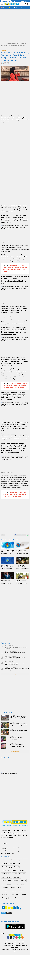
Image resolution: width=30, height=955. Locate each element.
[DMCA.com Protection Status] (7, 912)
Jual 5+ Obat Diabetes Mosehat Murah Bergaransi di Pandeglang (14, 663)
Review (20, 891)
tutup (3, 933)
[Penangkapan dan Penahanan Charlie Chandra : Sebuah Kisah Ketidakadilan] (22, 560)
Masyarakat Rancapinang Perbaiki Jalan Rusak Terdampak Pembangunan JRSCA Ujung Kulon (19, 731)
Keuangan (23, 880)
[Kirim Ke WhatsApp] (28, 535)
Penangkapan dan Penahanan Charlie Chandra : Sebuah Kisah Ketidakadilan (22, 567)
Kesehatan (15, 880)
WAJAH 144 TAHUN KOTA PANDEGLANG (16, 738)
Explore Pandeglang (7, 867)
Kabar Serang (16, 877)
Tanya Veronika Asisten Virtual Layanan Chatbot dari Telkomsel (15, 658)
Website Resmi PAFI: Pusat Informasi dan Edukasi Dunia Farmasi (22, 552)
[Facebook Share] (15, 535)
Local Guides (5, 887)
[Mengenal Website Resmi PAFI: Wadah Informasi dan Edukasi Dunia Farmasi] (7, 545)
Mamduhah (6, 62)
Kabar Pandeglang (6, 877)
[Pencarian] (28, 4)
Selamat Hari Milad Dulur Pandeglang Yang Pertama (17, 745)
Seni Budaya (5, 894)
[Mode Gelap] (25, 4)
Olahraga (20, 887)
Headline (22, 870)
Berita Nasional (11, 860)
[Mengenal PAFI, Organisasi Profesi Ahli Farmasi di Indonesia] (7, 560)
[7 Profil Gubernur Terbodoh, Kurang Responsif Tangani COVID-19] (7, 575)
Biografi (19, 860)
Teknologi (4, 898)
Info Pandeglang (6, 873)
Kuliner (22, 884)
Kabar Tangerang (6, 880)
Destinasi (4, 863)
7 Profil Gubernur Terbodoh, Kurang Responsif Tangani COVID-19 (6, 582)
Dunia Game (12, 863)
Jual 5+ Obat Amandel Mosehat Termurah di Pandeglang (16, 647)
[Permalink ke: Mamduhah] (2, 63)
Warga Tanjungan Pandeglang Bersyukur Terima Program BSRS (18, 724)
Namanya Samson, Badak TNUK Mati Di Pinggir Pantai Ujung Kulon (17, 669)
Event (19, 863)
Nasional (13, 887)
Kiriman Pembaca (6, 884)
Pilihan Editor (13, 891)
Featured (8, 43)
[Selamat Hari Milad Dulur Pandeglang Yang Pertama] (3, 746)
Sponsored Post (15, 894)
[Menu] (2, 4)
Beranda (3, 43)
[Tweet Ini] (18, 535)
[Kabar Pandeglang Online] (11, 4)
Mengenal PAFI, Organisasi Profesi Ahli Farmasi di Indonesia (7, 567)
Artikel (3, 860)
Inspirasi (15, 873)
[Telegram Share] (24, 535)
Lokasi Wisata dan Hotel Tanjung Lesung (15, 652)
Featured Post (5, 870)
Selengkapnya (14, 674)
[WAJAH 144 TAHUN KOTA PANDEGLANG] (3, 739)
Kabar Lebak (22, 873)
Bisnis (25, 860)
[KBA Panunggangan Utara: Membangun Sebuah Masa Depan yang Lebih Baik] (22, 575)
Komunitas (16, 884)
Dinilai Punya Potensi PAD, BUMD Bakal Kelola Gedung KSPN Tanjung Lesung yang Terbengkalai (19, 717)
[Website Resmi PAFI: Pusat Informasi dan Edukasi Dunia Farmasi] (22, 545)
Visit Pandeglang (13, 898)
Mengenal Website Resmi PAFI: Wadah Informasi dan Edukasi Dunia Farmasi (7, 552)
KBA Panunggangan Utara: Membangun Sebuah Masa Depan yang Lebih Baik (21, 582)
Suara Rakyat (24, 894)
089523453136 (10, 853)
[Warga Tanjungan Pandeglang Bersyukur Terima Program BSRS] (5, 725)
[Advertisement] (15, 26)
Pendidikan (4, 891)
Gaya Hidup (14, 870)
